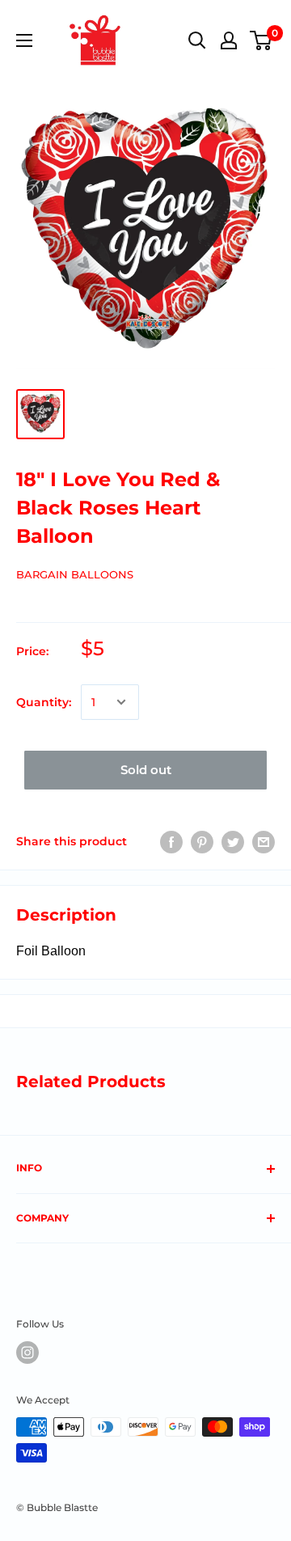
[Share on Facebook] (171, 841)
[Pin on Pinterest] (202, 841)
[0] (261, 40)
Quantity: (43, 702)
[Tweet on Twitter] (232, 841)
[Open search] (197, 40)
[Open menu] (24, 40)
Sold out (145, 769)
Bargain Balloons (74, 574)
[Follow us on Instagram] (27, 1352)
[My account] (229, 40)
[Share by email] (263, 841)
